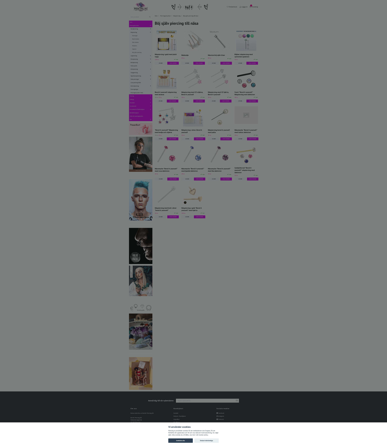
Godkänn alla (180, 440)
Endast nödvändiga (206, 440)
